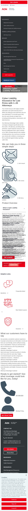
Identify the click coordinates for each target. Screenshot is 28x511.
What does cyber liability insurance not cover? (11, 231)
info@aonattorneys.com (14, 441)
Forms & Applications (9, 31)
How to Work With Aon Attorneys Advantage (13, 50)
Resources (5, 53)
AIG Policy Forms (7, 35)
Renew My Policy (9, 80)
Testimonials (6, 68)
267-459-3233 (5, 5)
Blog (5, 63)
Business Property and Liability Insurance (12, 28)
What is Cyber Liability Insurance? (10, 208)
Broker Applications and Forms (10, 41)
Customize (14, 499)
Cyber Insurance (8, 463)
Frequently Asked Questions (11, 472)
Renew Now (13, 264)
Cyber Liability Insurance (9, 25)
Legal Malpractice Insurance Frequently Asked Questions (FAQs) (13, 60)
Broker (4, 38)
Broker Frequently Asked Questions (11, 44)
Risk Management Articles (9, 66)
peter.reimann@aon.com (14, 442)
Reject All (14, 504)
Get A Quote (9, 75)
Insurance (5, 19)
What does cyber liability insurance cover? (11, 224)
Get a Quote (14, 2)
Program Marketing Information (10, 47)
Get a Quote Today (7, 415)
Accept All (14, 508)
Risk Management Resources (10, 56)
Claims (13, 5)
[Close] (26, 475)
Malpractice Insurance (8, 22)
